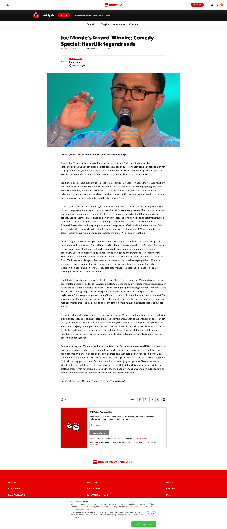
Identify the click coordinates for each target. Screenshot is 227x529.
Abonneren (119, 24)
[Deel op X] (146, 399)
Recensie (64, 49)
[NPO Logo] (221, 5)
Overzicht (92, 24)
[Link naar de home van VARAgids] (36, 15)
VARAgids (48, 15)
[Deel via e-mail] (164, 399)
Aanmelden (99, 433)
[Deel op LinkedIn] (152, 399)
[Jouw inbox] (211, 5)
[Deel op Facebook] (140, 399)
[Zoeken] (207, 4)
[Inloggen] (216, 4)
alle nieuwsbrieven (141, 438)
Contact (133, 24)
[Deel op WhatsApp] (158, 399)
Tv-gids (105, 24)
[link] (64, 61)
